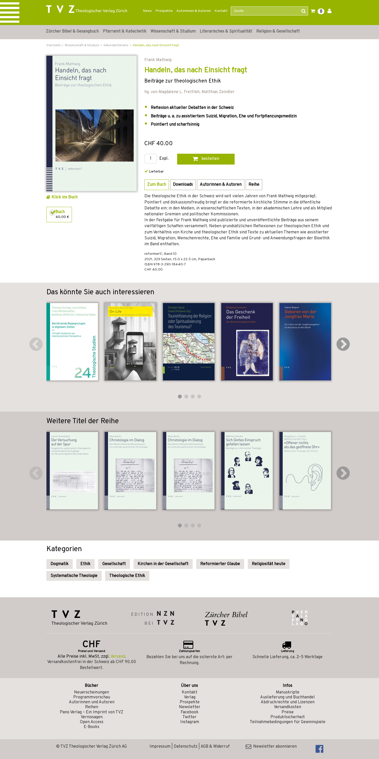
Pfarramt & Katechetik (124, 31)
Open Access (91, 722)
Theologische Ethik (127, 575)
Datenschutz (185, 746)
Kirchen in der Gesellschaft (163, 564)
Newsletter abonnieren (274, 746)
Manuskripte (287, 692)
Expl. (164, 158)
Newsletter (189, 707)
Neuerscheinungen (91, 692)
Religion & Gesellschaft (278, 31)
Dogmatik (60, 564)
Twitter (189, 717)
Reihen (91, 707)
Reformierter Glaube (220, 564)
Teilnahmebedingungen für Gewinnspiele (287, 722)
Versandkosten (287, 707)
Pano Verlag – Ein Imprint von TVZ (91, 712)
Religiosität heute (268, 564)
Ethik (85, 564)
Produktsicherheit (287, 717)
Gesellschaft (114, 564)
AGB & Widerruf (215, 746)
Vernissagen (92, 717)
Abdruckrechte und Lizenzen (288, 702)
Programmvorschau (91, 697)
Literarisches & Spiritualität (226, 31)
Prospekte (164, 11)
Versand (117, 656)
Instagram (189, 722)
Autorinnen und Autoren (91, 702)
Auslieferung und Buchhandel (287, 697)
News (147, 11)
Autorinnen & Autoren (193, 11)
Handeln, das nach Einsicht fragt (156, 45)
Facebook (190, 712)
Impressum (160, 746)
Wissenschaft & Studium (173, 31)
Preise (288, 712)
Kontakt (221, 11)
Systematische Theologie (74, 575)
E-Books (91, 727)
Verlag (189, 697)
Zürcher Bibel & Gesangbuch (72, 31)
